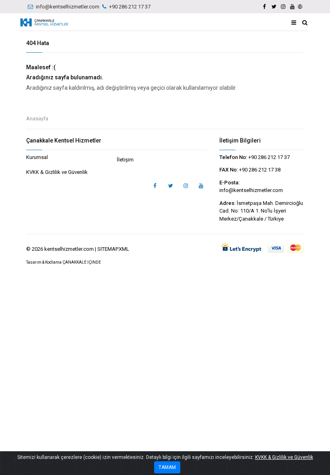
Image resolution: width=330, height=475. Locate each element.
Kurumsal (37, 157)
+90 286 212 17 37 (130, 7)
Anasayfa (37, 119)
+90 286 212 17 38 (259, 170)
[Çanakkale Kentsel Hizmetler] (44, 23)
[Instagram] (283, 6)
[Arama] (305, 22)
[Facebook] (264, 6)
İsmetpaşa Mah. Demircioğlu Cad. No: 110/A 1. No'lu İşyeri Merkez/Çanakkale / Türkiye (261, 211)
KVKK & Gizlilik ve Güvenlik (57, 172)
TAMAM (167, 467)
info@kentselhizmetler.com (67, 7)
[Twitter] (274, 6)
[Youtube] (292, 6)
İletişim (125, 160)
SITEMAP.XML (113, 249)
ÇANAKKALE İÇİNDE (81, 262)
